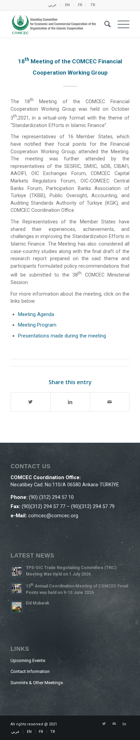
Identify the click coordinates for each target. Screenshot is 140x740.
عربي (52, 5)
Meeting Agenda (36, 314)
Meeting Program (37, 325)
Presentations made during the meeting (62, 336)
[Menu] (120, 24)
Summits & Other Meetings (37, 682)
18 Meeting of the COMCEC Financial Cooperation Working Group (70, 67)
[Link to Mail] (114, 724)
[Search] (104, 24)
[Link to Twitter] (104, 724)
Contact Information (30, 671)
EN (67, 5)
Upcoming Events (28, 660)
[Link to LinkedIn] (124, 724)
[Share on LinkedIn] (70, 402)
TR (92, 5)
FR (80, 5)
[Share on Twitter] (30, 402)
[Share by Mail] (109, 402)
